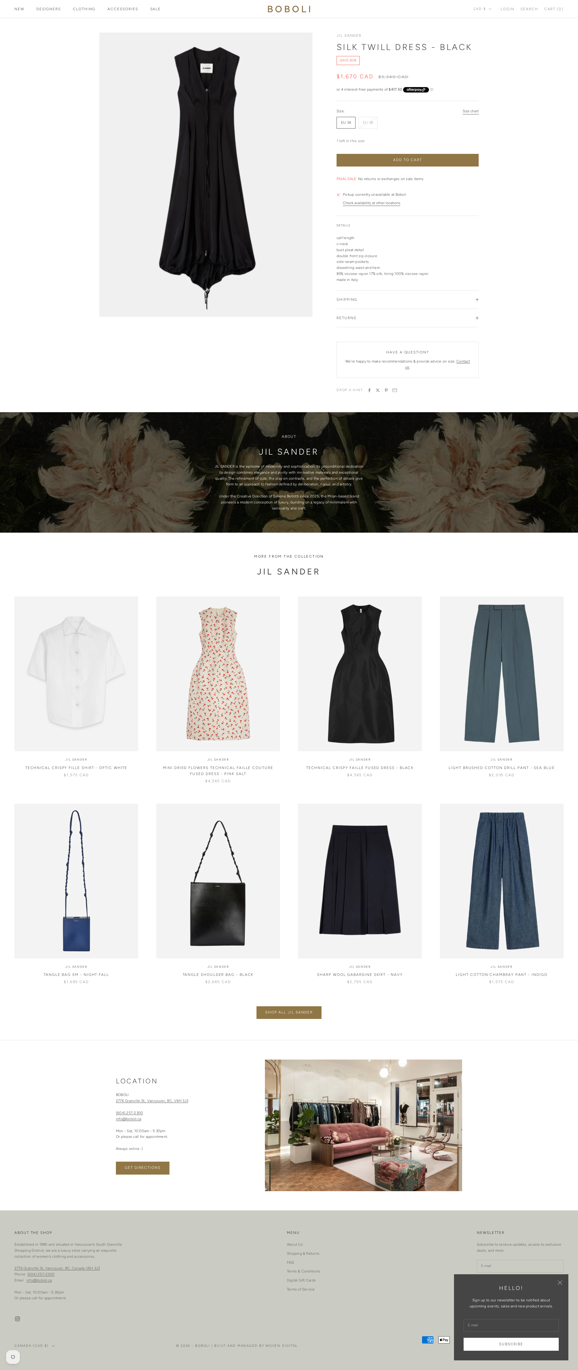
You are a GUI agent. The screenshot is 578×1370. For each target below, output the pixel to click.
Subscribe (511, 1344)
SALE (155, 9)
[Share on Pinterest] (386, 390)
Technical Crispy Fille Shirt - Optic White (76, 768)
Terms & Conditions (303, 1271)
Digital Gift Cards (301, 1280)
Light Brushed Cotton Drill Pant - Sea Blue (502, 768)
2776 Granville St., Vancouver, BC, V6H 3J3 (152, 1101)
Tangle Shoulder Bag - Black (218, 975)
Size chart (471, 111)
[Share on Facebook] (369, 390)
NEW (19, 9)
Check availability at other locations (371, 203)
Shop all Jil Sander (289, 1012)
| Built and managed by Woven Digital (255, 1346)
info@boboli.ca (128, 1119)
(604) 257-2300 (129, 1113)
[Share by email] (394, 390)
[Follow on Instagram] (17, 1319)
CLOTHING (84, 9)
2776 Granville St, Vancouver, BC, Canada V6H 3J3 (57, 1268)
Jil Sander (349, 35)
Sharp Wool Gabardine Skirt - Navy (359, 975)
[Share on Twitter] (377, 390)
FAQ (290, 1262)
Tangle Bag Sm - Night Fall (76, 975)
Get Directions (143, 1168)
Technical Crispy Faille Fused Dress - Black (360, 768)
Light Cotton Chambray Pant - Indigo (501, 975)
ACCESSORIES (122, 9)
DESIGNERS (48, 9)
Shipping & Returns (303, 1253)
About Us (295, 1244)
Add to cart (407, 160)
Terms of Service (301, 1289)
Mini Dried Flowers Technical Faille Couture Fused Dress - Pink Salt (218, 771)
